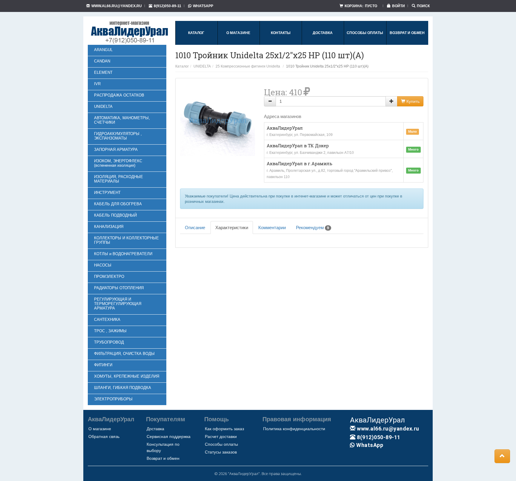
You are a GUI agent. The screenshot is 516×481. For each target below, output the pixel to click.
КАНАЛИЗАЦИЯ (108, 226)
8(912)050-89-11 (167, 6)
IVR (97, 84)
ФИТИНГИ (103, 365)
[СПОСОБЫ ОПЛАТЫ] (365, 44)
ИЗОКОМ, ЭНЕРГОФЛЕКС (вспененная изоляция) (118, 163)
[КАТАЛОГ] (196, 44)
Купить (412, 101)
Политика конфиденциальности (294, 428)
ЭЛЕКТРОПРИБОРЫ (113, 399)
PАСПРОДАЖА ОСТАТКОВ (119, 95)
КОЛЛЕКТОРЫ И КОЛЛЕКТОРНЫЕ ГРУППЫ (126, 240)
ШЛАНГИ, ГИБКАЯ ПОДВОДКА (122, 387)
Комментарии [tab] (272, 227)
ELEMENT (103, 72)
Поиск (423, 6)
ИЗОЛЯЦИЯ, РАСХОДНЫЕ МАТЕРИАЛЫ (118, 178)
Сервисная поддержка (169, 436)
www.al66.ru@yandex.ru (116, 6)
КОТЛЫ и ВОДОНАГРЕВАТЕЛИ (123, 254)
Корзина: (361, 6)
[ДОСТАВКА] (323, 44)
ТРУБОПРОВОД (109, 342)
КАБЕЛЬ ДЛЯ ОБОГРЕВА (118, 204)
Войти (398, 6)
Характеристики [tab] (231, 227)
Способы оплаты (221, 444)
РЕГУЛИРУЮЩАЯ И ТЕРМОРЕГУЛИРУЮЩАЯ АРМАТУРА (117, 303)
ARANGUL (103, 50)
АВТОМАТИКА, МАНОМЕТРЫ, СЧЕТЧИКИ (122, 120)
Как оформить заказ (224, 428)
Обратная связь (103, 436)
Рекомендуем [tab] (312, 227)
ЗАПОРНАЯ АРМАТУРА (116, 149)
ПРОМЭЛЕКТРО (109, 276)
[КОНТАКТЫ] (281, 44)
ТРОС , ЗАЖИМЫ (110, 331)
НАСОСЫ (102, 265)
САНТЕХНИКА (107, 319)
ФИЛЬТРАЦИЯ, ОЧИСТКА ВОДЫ (124, 353)
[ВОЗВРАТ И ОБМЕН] (407, 44)
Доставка (155, 428)
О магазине (99, 428)
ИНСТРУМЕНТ (107, 192)
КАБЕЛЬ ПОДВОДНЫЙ (115, 215)
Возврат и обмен (163, 458)
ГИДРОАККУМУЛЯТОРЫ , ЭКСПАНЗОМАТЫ (118, 135)
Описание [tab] (195, 227)
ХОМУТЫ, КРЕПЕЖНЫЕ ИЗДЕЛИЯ (126, 376)
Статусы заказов (221, 452)
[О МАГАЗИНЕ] (238, 44)
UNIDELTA (103, 106)
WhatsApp (203, 6)
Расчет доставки (221, 436)
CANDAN (102, 61)
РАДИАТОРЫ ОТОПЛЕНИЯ (119, 288)
